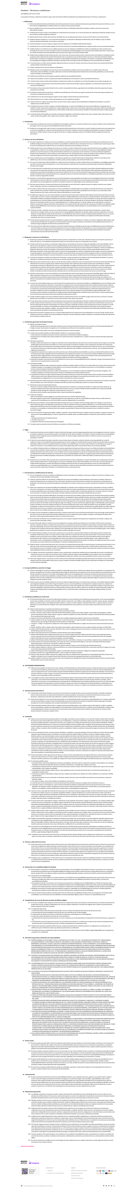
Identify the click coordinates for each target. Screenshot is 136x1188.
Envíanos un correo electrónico (56, 1173)
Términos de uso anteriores (27, 1146)
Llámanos (50, 1170)
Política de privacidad (76, 1173)
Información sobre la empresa (79, 1170)
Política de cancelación (77, 1178)
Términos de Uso (75, 1175)
